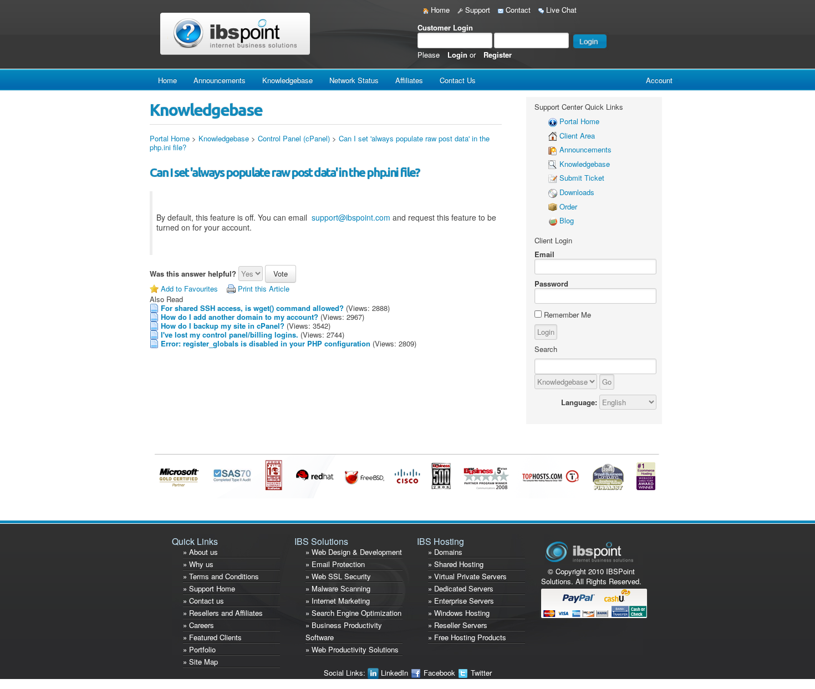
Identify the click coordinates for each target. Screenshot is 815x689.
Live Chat (560, 9)
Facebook (439, 672)
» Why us (198, 564)
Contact (517, 9)
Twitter (480, 672)
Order (568, 206)
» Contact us (203, 600)
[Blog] (552, 220)
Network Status (354, 80)
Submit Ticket (581, 177)
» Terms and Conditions (221, 576)
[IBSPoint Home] (238, 33)
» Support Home (209, 588)
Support (476, 9)
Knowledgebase (287, 80)
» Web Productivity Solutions (352, 649)
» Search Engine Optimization (353, 613)
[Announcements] (552, 149)
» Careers (198, 625)
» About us (200, 552)
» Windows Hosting (459, 613)
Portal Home (170, 138)
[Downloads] (552, 192)
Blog (566, 220)
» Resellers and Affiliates (223, 613)
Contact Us (458, 80)
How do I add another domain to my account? (239, 317)
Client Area (577, 135)
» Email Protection (335, 564)
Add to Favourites (189, 288)
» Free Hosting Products (467, 637)
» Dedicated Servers (460, 588)
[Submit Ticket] (552, 177)
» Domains (445, 552)
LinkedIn (394, 672)
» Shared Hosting (455, 564)
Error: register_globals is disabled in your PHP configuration (265, 343)
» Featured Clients (212, 637)
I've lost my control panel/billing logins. (229, 334)
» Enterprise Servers (461, 600)
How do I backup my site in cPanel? (222, 325)
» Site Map (200, 661)
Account (659, 80)
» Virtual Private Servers (467, 576)
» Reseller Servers (457, 625)
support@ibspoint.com (351, 217)
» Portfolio (199, 649)
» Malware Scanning (337, 588)
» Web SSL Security (338, 576)
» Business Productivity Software (343, 631)
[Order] (552, 206)
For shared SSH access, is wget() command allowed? (252, 308)
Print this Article (263, 288)
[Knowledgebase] (552, 164)
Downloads (576, 192)
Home (439, 9)
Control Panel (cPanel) (294, 138)
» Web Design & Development (353, 552)
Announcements (219, 80)
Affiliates (409, 80)
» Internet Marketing (337, 600)
